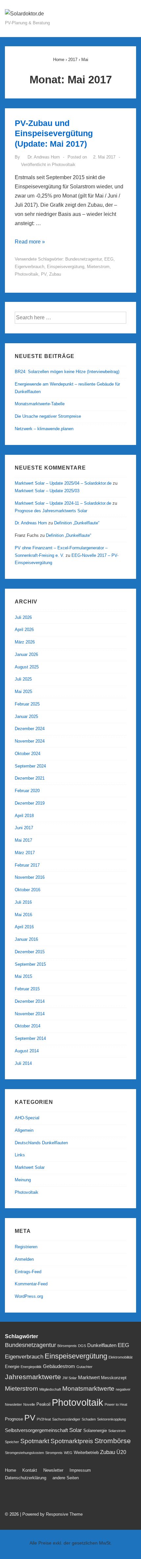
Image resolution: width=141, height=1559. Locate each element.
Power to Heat (116, 1404)
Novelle (29, 1404)
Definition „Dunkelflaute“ (76, 522)
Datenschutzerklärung (25, 1477)
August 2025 (27, 666)
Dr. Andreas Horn (31, 522)
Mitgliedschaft (50, 1389)
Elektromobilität (120, 1357)
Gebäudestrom (59, 1366)
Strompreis (54, 1453)
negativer (123, 1389)
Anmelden (24, 1259)
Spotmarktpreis (71, 1441)
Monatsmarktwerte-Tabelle (40, 403)
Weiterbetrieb (86, 1452)
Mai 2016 (23, 914)
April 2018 (24, 815)
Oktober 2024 (27, 753)
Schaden (89, 1419)
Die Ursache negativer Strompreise (48, 416)
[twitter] (9, 1497)
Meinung (23, 1179)
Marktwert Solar (30, 1167)
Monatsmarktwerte (88, 1388)
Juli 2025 (23, 679)
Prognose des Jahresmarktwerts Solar (51, 510)
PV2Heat (44, 1419)
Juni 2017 (24, 827)
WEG (68, 1453)
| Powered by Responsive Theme (51, 1514)
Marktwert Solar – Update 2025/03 (47, 490)
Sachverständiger (66, 1419)
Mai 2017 (23, 840)
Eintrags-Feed (28, 1271)
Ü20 (121, 1452)
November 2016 (30, 877)
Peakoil (43, 1404)
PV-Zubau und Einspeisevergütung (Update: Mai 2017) (54, 133)
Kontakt (29, 1470)
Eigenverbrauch (29, 266)
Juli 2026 (23, 617)
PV (44, 274)
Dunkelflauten (101, 1345)
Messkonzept (114, 1377)
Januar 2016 (26, 939)
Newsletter (13, 1404)
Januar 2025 (26, 716)
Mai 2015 (23, 976)
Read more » (30, 241)
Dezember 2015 (30, 951)
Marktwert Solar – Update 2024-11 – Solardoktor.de (63, 503)
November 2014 (30, 1013)
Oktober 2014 (27, 1025)
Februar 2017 (27, 865)
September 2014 (30, 1038)
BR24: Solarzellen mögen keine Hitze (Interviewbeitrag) (67, 371)
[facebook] (24, 1497)
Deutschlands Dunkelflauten (41, 1142)
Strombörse (112, 1440)
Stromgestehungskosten (24, 1453)
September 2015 (30, 964)
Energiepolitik (31, 1367)
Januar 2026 (26, 654)
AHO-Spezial (27, 1117)
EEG (108, 259)
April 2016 (24, 926)
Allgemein (24, 1130)
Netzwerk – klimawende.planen (44, 428)
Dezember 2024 (30, 728)
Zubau (55, 274)
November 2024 (30, 741)
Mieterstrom (98, 266)
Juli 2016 (23, 902)
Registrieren (26, 1246)
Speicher (12, 1442)
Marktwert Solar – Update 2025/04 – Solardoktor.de (63, 483)
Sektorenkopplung (111, 1419)
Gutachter (84, 1367)
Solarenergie (95, 1430)
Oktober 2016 (27, 889)
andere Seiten (65, 1477)
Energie (12, 1366)
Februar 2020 (27, 790)
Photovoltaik (63, 164)
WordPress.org (29, 1296)
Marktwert (89, 1377)
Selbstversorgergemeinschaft (36, 1430)
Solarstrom (117, 1431)
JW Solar (69, 1378)
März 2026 (25, 642)
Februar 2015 (27, 988)
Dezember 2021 (30, 778)
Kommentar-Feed (31, 1283)
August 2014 (27, 1050)
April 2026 (24, 629)
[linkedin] (38, 1497)
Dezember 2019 (30, 803)
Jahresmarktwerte (33, 1376)
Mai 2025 (23, 691)
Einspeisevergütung (65, 266)
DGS (82, 1346)
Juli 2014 (23, 1063)
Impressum (80, 1470)
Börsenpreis (67, 1346)
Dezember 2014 (30, 1001)
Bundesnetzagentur (83, 259)
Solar (75, 1430)
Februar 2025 (27, 704)
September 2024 (30, 766)
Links (20, 1154)
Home (10, 1470)
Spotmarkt (34, 1441)
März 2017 (25, 852)
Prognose (14, 1419)
